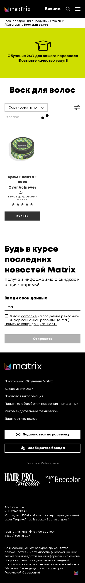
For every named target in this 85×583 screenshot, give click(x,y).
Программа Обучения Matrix (29, 381)
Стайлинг (56, 21)
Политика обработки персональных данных (41, 404)
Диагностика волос (21, 419)
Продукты (40, 21)
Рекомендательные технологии (31, 411)
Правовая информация (24, 396)
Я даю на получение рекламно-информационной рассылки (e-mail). (44, 318)
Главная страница (18, 21)
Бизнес (53, 9)
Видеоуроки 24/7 (19, 389)
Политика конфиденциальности (31, 324)
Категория (13, 25)
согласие (29, 316)
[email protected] (43, 536)
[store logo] (18, 9)
